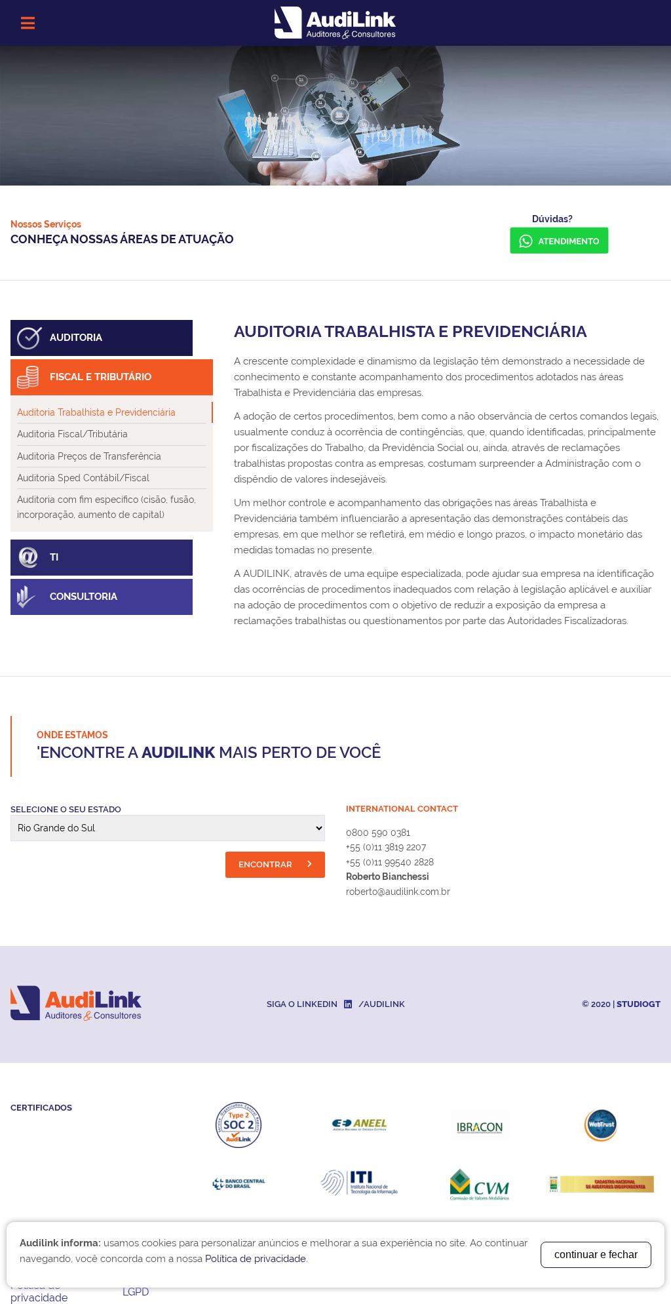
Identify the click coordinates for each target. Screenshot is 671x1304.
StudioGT (639, 1004)
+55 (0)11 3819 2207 (386, 847)
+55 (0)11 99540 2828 (390, 862)
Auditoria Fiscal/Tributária (72, 434)
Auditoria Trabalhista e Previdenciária (96, 412)
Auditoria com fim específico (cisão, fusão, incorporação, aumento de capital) (106, 506)
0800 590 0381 (378, 832)
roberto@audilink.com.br (398, 891)
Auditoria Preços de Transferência (89, 456)
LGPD (136, 1292)
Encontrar (266, 864)
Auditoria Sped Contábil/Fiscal (83, 478)
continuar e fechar (596, 1254)
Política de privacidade (38, 1291)
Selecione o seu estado (65, 809)
